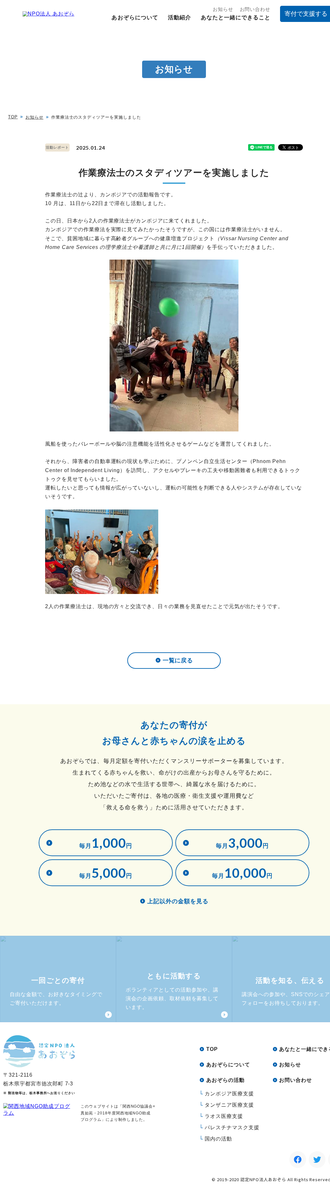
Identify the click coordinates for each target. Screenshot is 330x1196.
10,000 (242, 873)
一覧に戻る (178, 660)
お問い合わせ (255, 9)
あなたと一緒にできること (235, 18)
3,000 (242, 843)
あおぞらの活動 (225, 1080)
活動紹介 (179, 18)
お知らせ (223, 9)
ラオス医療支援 (224, 1116)
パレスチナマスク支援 (232, 1127)
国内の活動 (218, 1139)
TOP (13, 116)
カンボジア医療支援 (229, 1093)
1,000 (105, 843)
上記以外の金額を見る (178, 901)
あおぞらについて (135, 18)
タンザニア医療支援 (229, 1105)
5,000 (105, 873)
